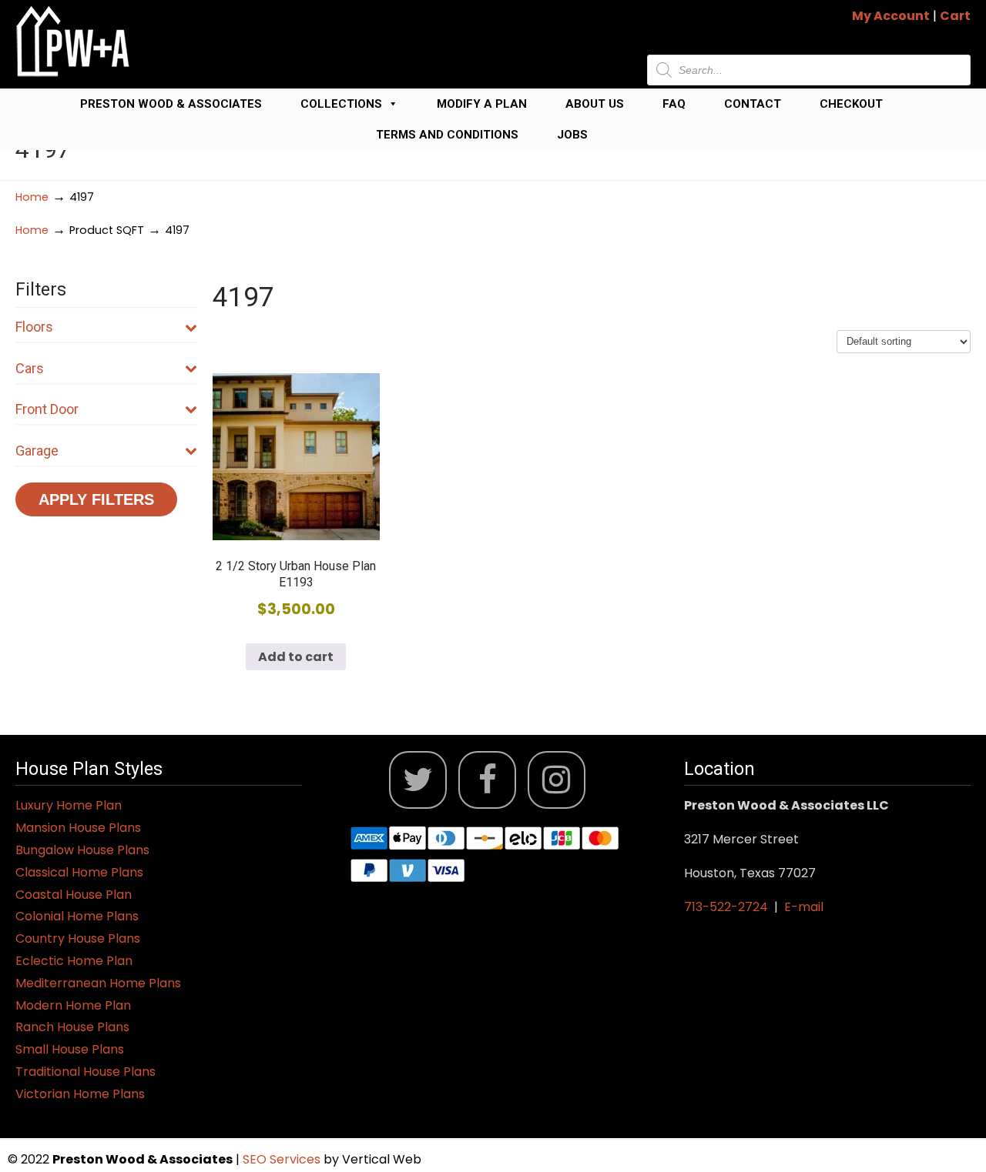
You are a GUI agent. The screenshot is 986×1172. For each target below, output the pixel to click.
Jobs (572, 135)
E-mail (803, 907)
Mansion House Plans (78, 827)
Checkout (851, 104)
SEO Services (283, 1159)
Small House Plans (69, 1049)
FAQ (674, 104)
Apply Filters (96, 499)
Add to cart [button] (296, 657)
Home (32, 197)
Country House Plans (77, 938)
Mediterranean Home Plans (98, 983)
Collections (341, 104)
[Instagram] (556, 780)
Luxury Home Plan (68, 805)
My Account (891, 16)
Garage (37, 450)
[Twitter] (418, 780)
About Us (594, 104)
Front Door (47, 409)
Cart (955, 16)
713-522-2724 (726, 907)
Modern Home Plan (73, 1005)
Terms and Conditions (447, 135)
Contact (752, 104)
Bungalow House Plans (82, 850)
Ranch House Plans (72, 1027)
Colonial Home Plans (77, 916)
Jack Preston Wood (73, 41)
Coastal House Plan (73, 894)
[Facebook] (487, 780)
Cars (29, 368)
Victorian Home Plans (80, 1094)
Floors (34, 327)
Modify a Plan (482, 104)
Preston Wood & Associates (171, 104)
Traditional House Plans (85, 1071)
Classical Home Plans (79, 872)
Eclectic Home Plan (73, 961)
